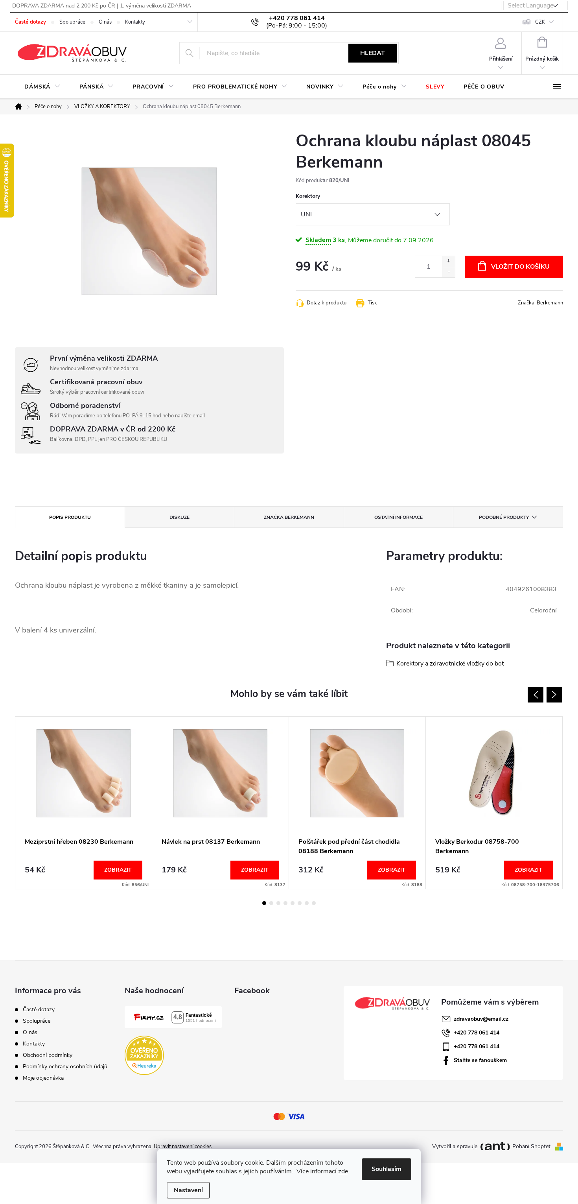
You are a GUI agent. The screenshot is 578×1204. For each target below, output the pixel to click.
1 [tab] (264, 903)
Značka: (540, 302)
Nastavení (188, 1190)
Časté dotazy (30, 22)
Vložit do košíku (520, 266)
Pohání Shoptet (532, 1146)
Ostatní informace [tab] (398, 517)
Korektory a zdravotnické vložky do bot (450, 663)
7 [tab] (307, 903)
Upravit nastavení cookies (183, 1146)
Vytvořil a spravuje (454, 1147)
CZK (540, 22)
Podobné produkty (504, 517)
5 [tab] (293, 903)
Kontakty (135, 22)
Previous (535, 694)
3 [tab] (278, 903)
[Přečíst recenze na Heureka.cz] (144, 1055)
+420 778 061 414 (476, 1032)
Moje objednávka (43, 1078)
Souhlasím (386, 1169)
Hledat (372, 53)
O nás (105, 22)
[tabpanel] (83, 803)
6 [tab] (300, 903)
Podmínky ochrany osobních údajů (65, 1066)
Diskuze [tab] (179, 517)
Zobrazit (118, 870)
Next (554, 694)
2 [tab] (271, 903)
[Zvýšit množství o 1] (448, 261)
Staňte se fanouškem (480, 1060)
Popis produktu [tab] (70, 517)
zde (343, 1171)
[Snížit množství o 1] (448, 272)
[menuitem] (42, 87)
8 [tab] (314, 903)
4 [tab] (285, 903)
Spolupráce (72, 22)
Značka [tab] (289, 517)
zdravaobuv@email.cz (481, 1019)
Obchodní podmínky (47, 1055)
